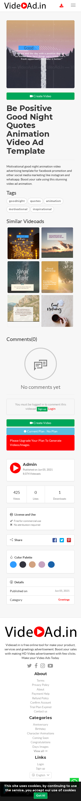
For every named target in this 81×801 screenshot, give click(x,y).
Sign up (42, 409)
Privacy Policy (40, 685)
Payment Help (40, 693)
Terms (40, 680)
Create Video (42, 96)
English (41, 775)
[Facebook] (54, 540)
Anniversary (40, 724)
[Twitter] (62, 540)
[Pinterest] (69, 540)
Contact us (40, 711)
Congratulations (41, 742)
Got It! (40, 795)
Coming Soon (40, 738)
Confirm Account (40, 702)
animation (53, 201)
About (40, 689)
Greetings (64, 599)
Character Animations (40, 733)
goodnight (17, 201)
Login (52, 408)
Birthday (40, 729)
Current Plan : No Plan (41, 431)
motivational (18, 209)
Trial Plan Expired (40, 707)
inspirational (42, 209)
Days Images (40, 746)
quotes (35, 201)
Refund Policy (40, 698)
